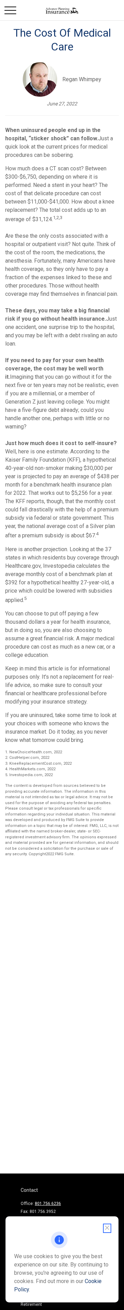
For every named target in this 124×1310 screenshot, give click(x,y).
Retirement (31, 1304)
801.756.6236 (48, 1203)
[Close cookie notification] (107, 1228)
